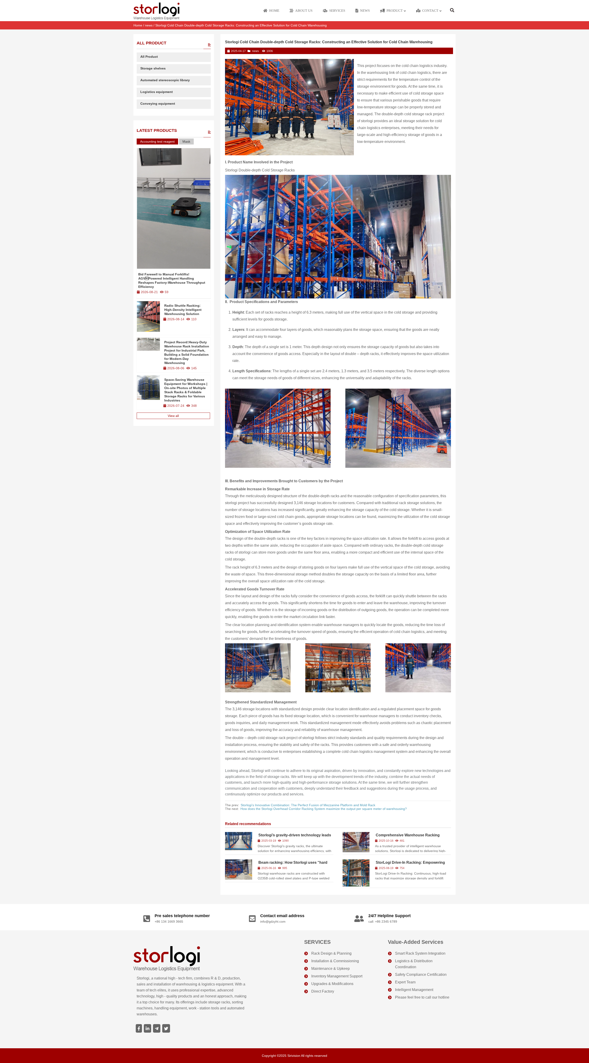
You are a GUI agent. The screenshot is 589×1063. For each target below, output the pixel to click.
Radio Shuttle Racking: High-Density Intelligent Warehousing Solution (183, 310)
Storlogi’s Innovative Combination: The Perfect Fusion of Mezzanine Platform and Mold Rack (308, 805)
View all (173, 416)
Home (137, 25)
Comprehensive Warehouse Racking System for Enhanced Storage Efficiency (410, 837)
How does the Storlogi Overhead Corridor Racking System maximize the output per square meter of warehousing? (323, 809)
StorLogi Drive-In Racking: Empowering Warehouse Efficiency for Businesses (410, 865)
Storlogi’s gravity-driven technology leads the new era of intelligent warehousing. (294, 837)
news (149, 25)
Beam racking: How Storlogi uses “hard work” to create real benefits (292, 865)
